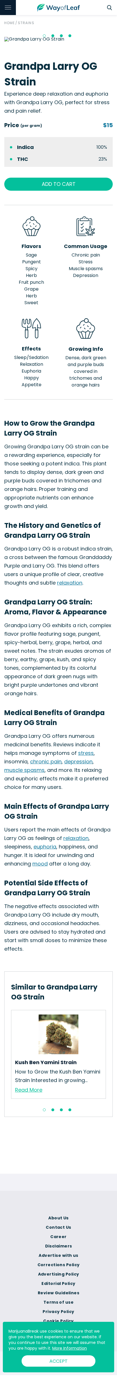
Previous (7, 1056)
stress (86, 753)
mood (40, 863)
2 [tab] (52, 35)
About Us (58, 1218)
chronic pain (46, 761)
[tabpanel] (58, 1054)
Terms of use (58, 1302)
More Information (69, 1348)
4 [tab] (69, 35)
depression (78, 761)
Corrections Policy (58, 1265)
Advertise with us (58, 1255)
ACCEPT (58, 1361)
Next (110, 1056)
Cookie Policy (58, 1321)
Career (58, 1237)
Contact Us (58, 1227)
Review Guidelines (58, 1293)
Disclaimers (58, 1246)
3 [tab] (61, 35)
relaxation (69, 582)
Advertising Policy (58, 1274)
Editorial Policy (58, 1283)
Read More (28, 1089)
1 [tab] (44, 35)
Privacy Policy (58, 1311)
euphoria (45, 846)
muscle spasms (24, 770)
